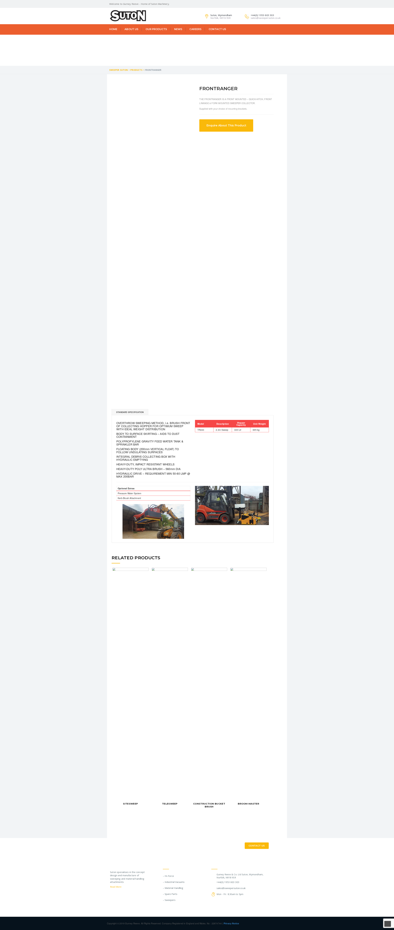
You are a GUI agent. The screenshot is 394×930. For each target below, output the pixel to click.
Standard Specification (130, 412)
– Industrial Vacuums (174, 881)
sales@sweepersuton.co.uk (231, 888)
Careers (195, 29)
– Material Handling (173, 887)
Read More (116, 886)
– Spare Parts (170, 893)
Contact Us (217, 29)
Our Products (156, 29)
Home (113, 29)
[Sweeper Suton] (128, 15)
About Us (131, 29)
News (178, 29)
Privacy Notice (231, 923)
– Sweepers (169, 899)
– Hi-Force (168, 875)
